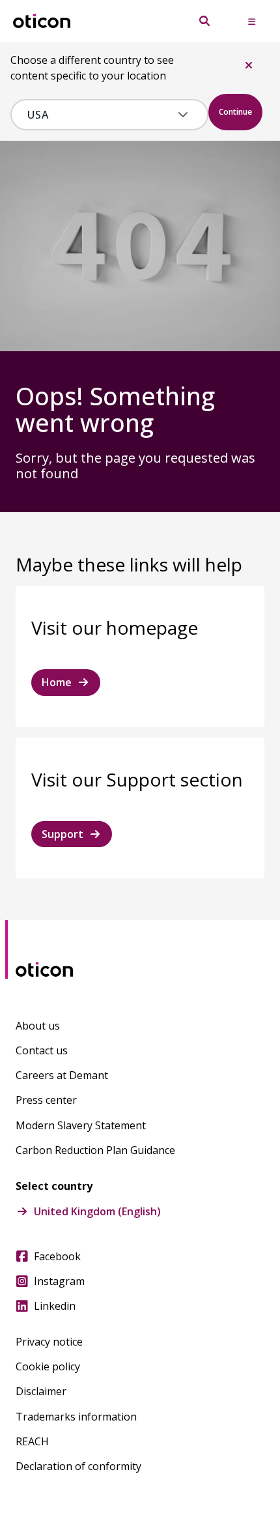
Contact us (42, 1050)
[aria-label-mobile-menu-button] (251, 21)
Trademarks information (76, 1416)
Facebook (57, 1256)
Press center (46, 1099)
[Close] (249, 65)
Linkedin (55, 1305)
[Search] (204, 21)
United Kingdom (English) (97, 1211)
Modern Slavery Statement (81, 1125)
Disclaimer (41, 1391)
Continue (235, 111)
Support (62, 834)
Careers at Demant (62, 1075)
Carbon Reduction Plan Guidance (95, 1150)
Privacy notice (49, 1341)
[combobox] (100, 114)
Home (57, 682)
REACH (32, 1441)
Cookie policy (48, 1366)
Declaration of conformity (78, 1466)
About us (38, 1025)
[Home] (41, 21)
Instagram (59, 1281)
